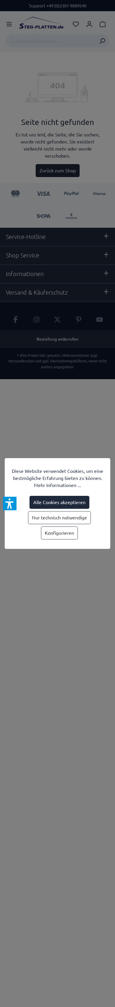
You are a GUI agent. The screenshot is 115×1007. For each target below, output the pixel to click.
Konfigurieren (59, 533)
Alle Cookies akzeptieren (59, 502)
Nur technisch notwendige (59, 517)
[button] (10, 503)
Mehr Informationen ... (57, 485)
